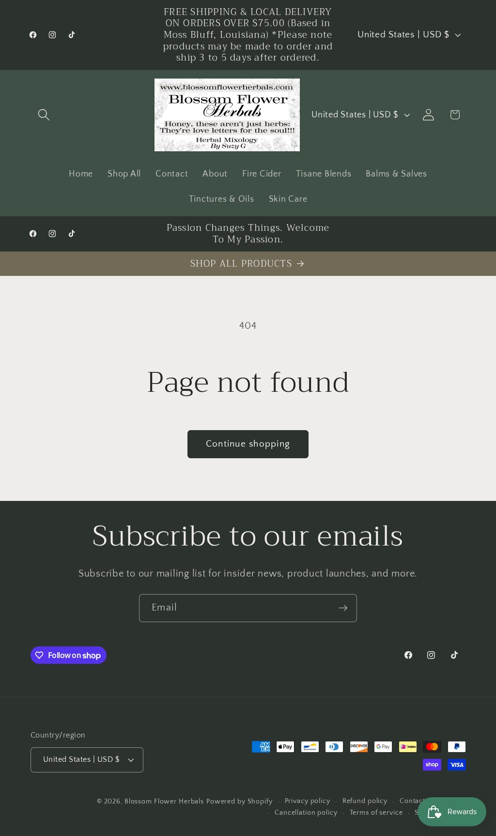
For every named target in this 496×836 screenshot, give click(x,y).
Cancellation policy (306, 813)
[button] (44, 114)
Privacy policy (307, 801)
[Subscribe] (343, 608)
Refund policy (365, 801)
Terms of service (376, 813)
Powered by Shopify (239, 801)
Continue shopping (248, 444)
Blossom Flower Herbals (164, 801)
